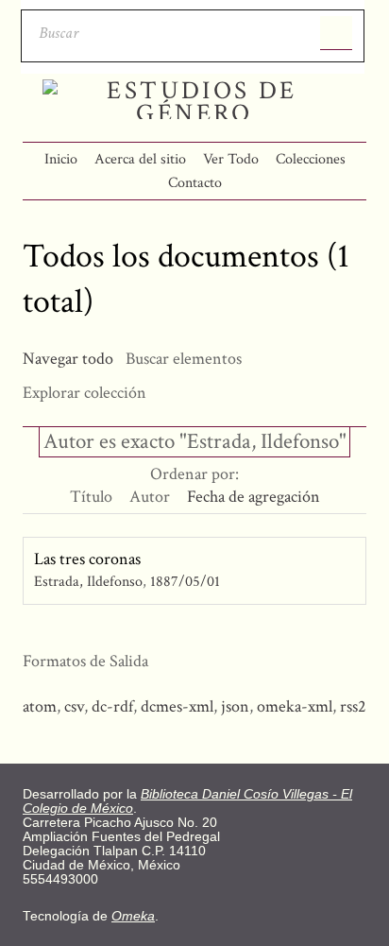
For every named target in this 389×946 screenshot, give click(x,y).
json (235, 706)
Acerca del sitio (140, 159)
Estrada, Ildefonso (88, 582)
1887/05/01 (185, 582)
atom (40, 706)
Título (91, 496)
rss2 (353, 706)
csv (74, 706)
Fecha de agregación (253, 496)
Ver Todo (231, 159)
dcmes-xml (177, 706)
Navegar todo (68, 359)
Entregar (336, 33)
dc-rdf (112, 706)
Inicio (60, 159)
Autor (149, 496)
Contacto (195, 183)
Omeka (133, 916)
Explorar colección (84, 393)
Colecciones (311, 159)
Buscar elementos (184, 359)
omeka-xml (294, 706)
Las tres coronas (87, 559)
